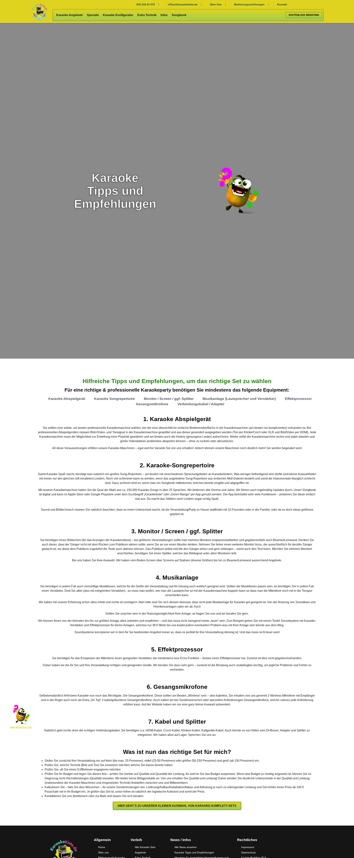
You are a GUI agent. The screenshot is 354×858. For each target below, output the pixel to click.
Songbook (179, 15)
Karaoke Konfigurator (118, 15)
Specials (93, 15)
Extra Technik (147, 15)
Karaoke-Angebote (69, 15)
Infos (164, 15)
